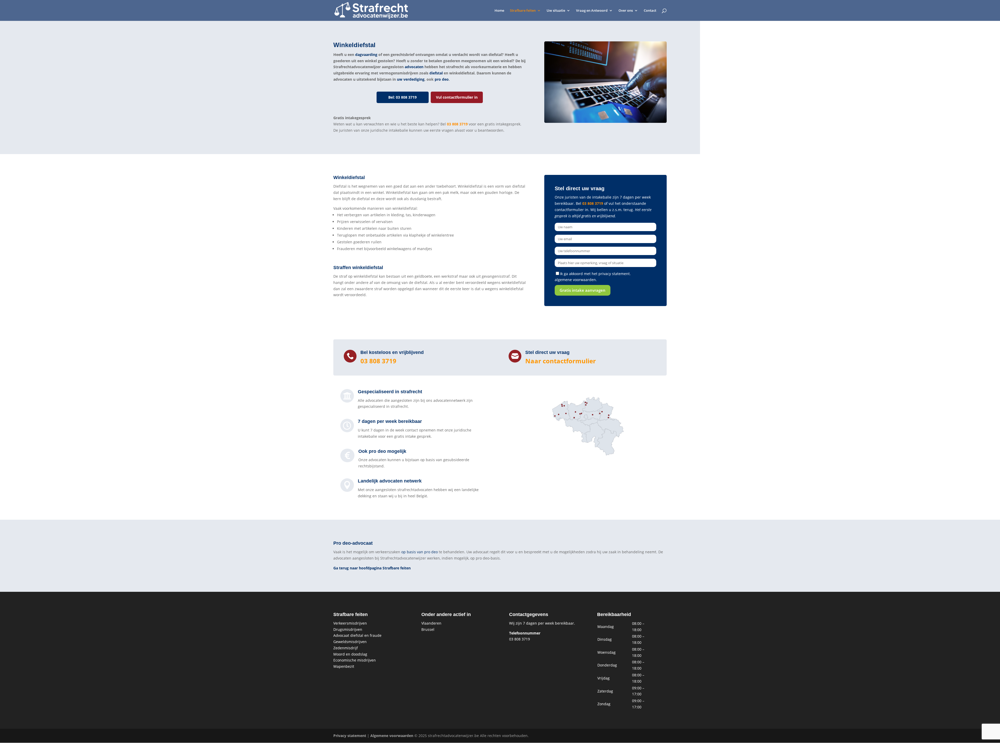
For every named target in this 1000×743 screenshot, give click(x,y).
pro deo (442, 79)
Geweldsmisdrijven (350, 641)
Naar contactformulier (560, 361)
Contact (650, 11)
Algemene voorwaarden (391, 735)
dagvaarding (366, 54)
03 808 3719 (457, 124)
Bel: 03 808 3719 (402, 97)
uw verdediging (410, 79)
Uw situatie (556, 11)
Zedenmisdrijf (345, 647)
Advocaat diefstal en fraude (357, 635)
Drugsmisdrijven (347, 629)
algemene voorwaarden (575, 279)
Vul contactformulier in (457, 97)
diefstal (436, 73)
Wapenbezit (343, 666)
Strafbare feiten (523, 11)
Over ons (625, 11)
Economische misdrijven (354, 660)
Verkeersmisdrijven (350, 623)
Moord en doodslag (350, 654)
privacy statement (614, 273)
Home (499, 11)
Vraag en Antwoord (592, 11)
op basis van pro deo (419, 551)
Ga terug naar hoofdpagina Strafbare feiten (372, 568)
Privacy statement (349, 735)
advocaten (414, 66)
